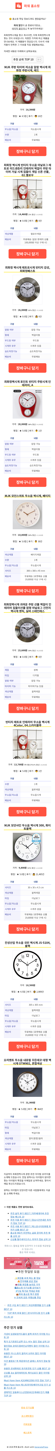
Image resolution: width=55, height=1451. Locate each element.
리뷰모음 (27, 1424)
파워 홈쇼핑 (32, 5)
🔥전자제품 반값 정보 (27, 1281)
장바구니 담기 (27, 151)
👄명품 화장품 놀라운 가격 (27, 1284)
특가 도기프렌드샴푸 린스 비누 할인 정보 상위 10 (27, 1341)
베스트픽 (27, 1432)
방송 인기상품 (27, 1407)
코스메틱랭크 (27, 1415)
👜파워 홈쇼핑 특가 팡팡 (27, 1294)
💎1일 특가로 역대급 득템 (27, 1291)
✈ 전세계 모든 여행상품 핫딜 (27, 1297)
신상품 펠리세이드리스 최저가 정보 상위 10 (30, 1239)
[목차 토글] (38, 59)
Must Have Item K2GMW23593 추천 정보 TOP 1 (27, 1380)
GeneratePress (41, 1447)
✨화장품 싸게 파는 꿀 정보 (27, 1278)
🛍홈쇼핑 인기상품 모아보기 (28, 1287)
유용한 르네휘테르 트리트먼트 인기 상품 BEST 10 (27, 1368)
